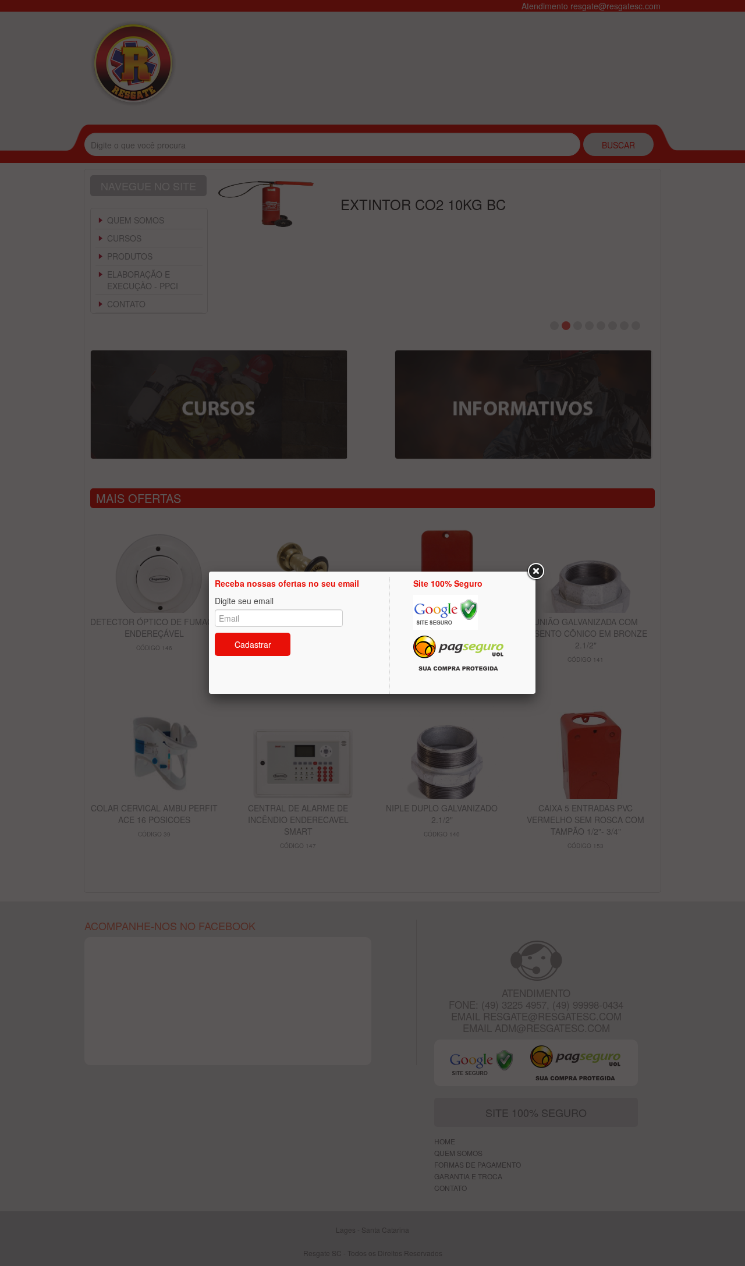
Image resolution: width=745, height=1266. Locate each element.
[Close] (535, 571)
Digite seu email (244, 601)
